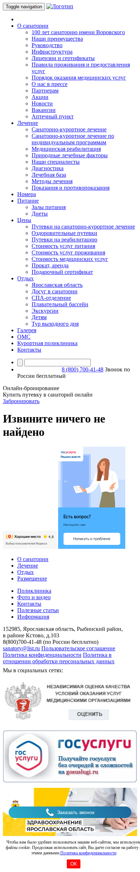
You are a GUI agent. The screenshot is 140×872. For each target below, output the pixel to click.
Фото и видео (34, 597)
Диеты (40, 214)
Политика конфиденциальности (88, 852)
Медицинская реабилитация (66, 149)
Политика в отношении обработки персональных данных (59, 658)
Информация (33, 617)
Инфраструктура (52, 52)
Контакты (29, 350)
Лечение (27, 565)
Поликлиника (34, 591)
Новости (42, 103)
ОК (73, 864)
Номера (26, 194)
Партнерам (45, 90)
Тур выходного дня (55, 324)
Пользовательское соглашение (78, 648)
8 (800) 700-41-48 (82, 369)
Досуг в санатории (55, 291)
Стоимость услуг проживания (68, 252)
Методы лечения (52, 181)
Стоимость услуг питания (63, 246)
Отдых (25, 572)
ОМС (24, 337)
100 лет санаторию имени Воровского (78, 32)
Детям (39, 317)
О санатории (32, 559)
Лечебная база (49, 175)
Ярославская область (57, 285)
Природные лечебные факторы (70, 155)
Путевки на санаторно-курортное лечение (83, 226)
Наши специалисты (56, 162)
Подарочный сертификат (62, 272)
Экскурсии (45, 311)
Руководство (47, 45)
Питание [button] (28, 201)
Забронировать (21, 401)
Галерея (26, 330)
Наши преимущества (57, 39)
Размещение (32, 578)
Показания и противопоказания (70, 188)
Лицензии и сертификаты (63, 58)
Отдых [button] (25, 278)
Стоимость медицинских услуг (70, 259)
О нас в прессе (49, 84)
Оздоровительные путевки (64, 233)
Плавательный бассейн (60, 304)
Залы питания (49, 207)
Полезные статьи (38, 610)
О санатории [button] (32, 26)
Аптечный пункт (53, 116)
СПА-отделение (51, 298)
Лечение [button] (27, 123)
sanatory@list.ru (21, 648)
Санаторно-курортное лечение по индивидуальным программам (73, 139)
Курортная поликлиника (47, 343)
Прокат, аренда (50, 265)
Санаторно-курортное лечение (69, 129)
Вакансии (44, 110)
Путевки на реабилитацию (64, 239)
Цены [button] (24, 220)
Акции (40, 97)
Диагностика (48, 168)
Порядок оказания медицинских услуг (79, 77)
